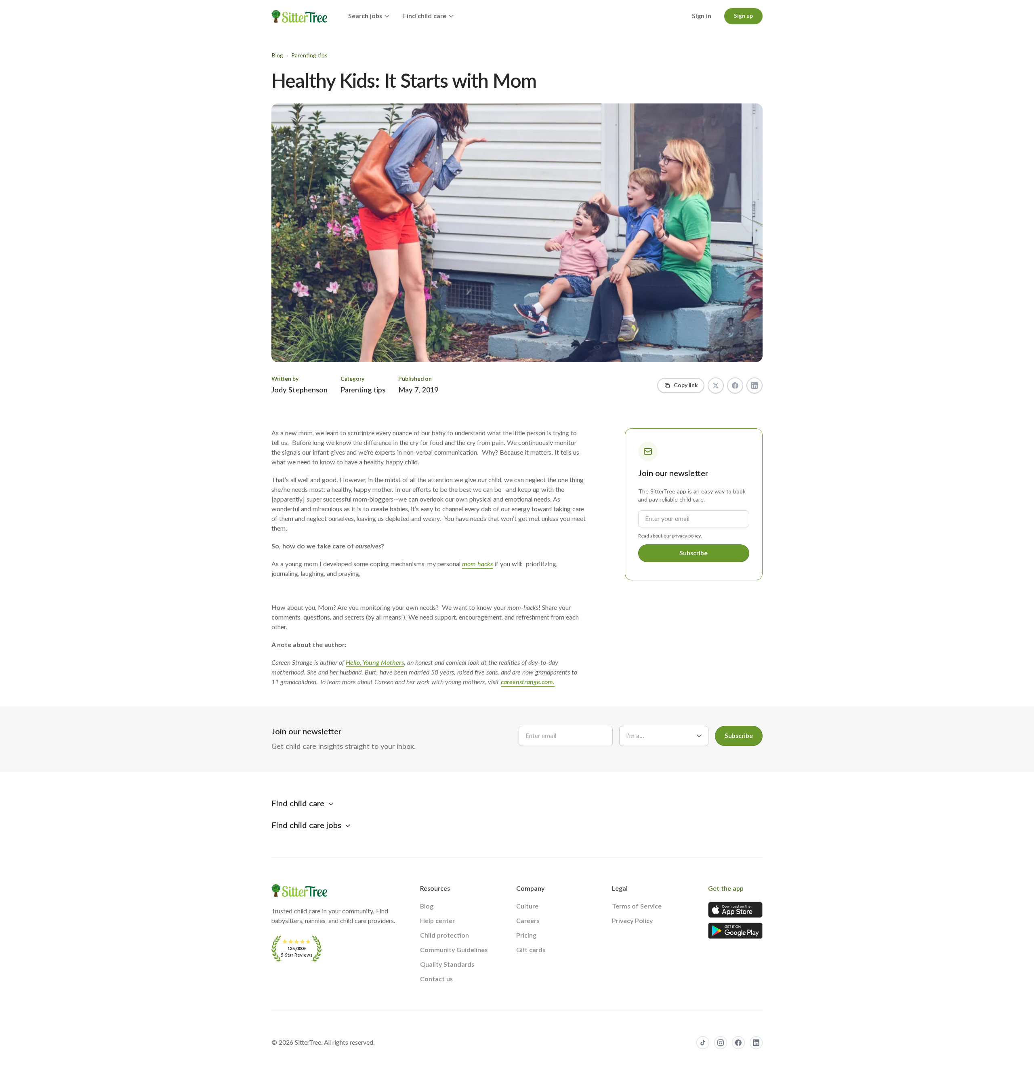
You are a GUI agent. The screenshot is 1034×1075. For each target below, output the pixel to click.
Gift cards (530, 950)
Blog (277, 56)
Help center (437, 921)
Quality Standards (447, 964)
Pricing (526, 935)
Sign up (743, 16)
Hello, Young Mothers (375, 663)
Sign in (701, 16)
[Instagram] (720, 1042)
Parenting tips (309, 56)
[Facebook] (738, 1042)
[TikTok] (702, 1042)
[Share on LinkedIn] (754, 385)
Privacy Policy (632, 921)
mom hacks (477, 564)
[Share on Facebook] (735, 385)
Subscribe (693, 553)
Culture (527, 906)
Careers (527, 921)
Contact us (436, 979)
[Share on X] (716, 385)
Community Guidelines (454, 950)
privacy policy (686, 535)
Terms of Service (637, 906)
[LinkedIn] (756, 1042)
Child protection (444, 935)
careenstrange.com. (528, 682)
